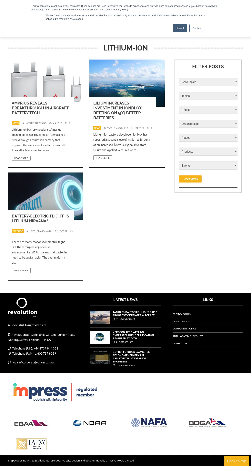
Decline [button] (197, 28)
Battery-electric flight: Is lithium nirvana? (40, 218)
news (16, 123)
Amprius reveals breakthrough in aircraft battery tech (40, 108)
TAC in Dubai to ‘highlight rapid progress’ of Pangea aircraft (135, 314)
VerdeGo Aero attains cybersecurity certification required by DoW (133, 335)
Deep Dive (18, 231)
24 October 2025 (124, 342)
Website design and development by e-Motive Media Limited (97, 460)
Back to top (236, 461)
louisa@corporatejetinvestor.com (34, 362)
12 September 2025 (125, 365)
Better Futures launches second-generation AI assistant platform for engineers (131, 356)
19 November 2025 (125, 319)
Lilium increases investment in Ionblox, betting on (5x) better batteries (118, 110)
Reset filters (190, 179)
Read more (21, 158)
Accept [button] (180, 28)
